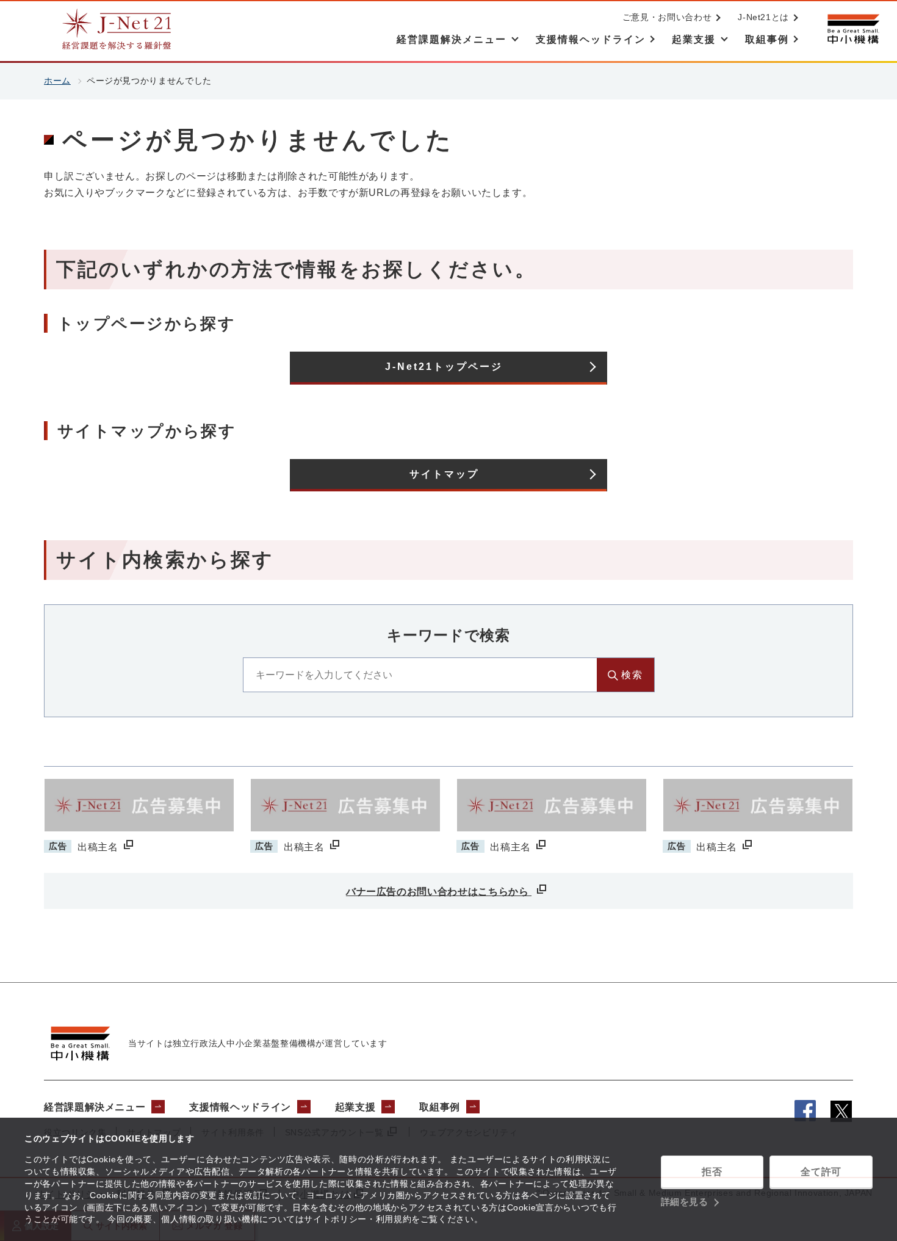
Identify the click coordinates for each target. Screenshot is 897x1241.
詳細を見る (684, 1201)
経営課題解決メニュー (94, 1107)
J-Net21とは (763, 17)
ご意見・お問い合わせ (666, 17)
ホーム (57, 80)
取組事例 (439, 1107)
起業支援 (355, 1107)
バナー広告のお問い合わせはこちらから (438, 891)
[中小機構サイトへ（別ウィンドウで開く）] (853, 29)
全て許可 (821, 1172)
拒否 (712, 1172)
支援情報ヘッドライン (239, 1107)
